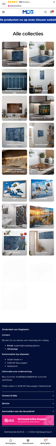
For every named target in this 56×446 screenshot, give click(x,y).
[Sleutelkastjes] (41, 135)
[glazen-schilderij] (14, 135)
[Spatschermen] (14, 54)
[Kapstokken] (41, 243)
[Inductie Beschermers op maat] (41, 162)
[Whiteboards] (14, 108)
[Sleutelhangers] (14, 270)
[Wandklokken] (41, 81)
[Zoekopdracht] (45, 12)
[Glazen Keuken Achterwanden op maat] (14, 162)
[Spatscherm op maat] (41, 108)
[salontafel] (41, 270)
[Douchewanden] (14, 216)
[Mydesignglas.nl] (28, 12)
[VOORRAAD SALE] (41, 216)
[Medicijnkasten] (14, 297)
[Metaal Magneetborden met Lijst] (14, 189)
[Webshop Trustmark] (28, 420)
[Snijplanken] (14, 243)
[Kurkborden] (41, 189)
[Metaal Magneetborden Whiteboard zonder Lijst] (14, 81)
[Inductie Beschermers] (41, 54)
